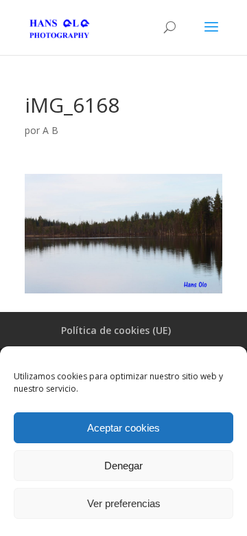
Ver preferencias (124, 503)
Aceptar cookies (123, 428)
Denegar (123, 465)
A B (50, 130)
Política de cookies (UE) (116, 330)
